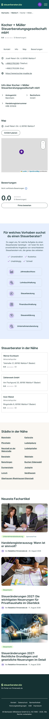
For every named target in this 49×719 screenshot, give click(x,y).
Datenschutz (23, 702)
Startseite (5, 13)
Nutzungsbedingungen (18, 706)
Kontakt (13, 702)
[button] (40, 4)
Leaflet (24, 171)
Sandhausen (29, 473)
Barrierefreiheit (34, 702)
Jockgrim (28, 467)
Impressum (37, 706)
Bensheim (5, 456)
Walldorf (14, 13)
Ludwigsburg (30, 443)
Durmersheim (7, 467)
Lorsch (4, 473)
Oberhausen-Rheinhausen (12, 478)
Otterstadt (29, 478)
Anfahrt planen (10, 133)
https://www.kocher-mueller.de (18, 73)
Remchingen (6, 462)
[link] (24, 362)
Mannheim (6, 437)
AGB (30, 706)
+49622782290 (12, 63)
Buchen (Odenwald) (33, 462)
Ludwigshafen (30, 448)
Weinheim (28, 456)
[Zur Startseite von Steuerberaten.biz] (11, 4)
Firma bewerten (24, 205)
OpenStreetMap (34, 171)
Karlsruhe (28, 437)
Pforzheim (5, 443)
